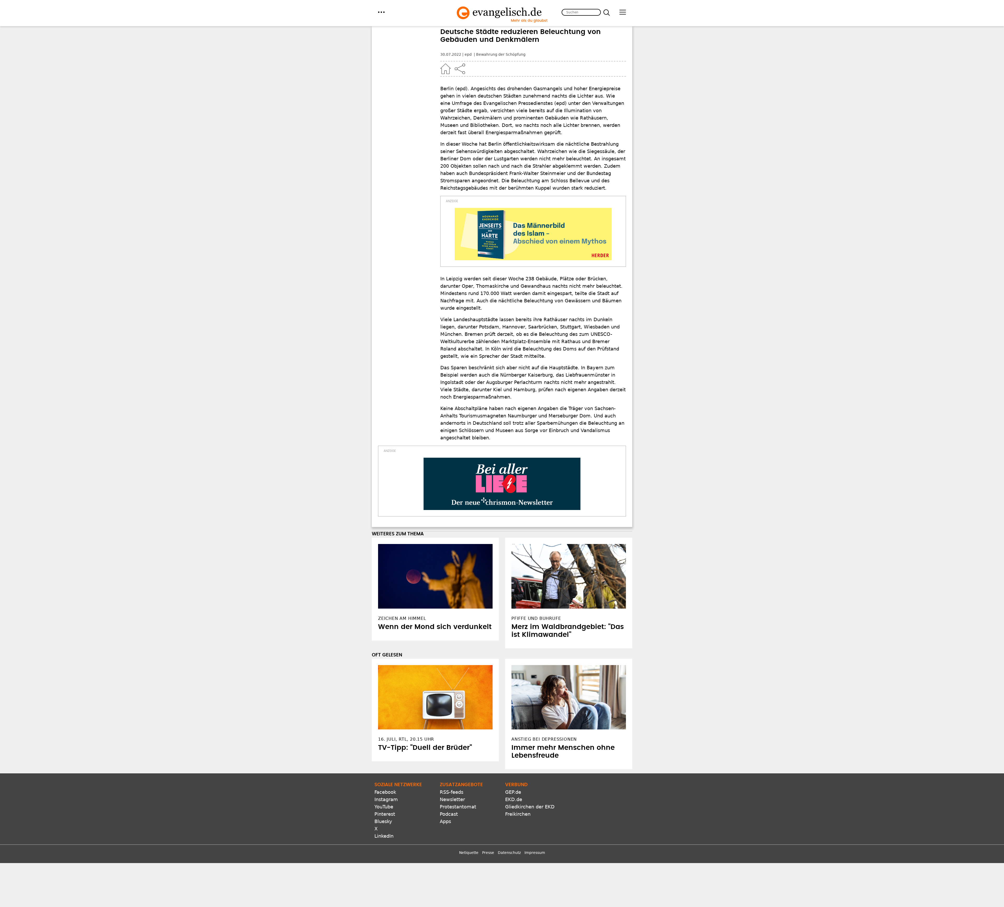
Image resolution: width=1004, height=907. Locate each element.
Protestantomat (458, 806)
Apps (445, 821)
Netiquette (468, 853)
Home (445, 69)
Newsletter (452, 799)
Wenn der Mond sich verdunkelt (435, 626)
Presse (488, 853)
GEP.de (513, 792)
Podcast (449, 814)
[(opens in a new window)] (533, 234)
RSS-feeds (451, 792)
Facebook (385, 792)
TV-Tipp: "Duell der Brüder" (425, 747)
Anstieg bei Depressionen (544, 739)
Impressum (534, 853)
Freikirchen (517, 814)
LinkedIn (383, 836)
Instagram (386, 799)
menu (381, 12)
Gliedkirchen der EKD (530, 806)
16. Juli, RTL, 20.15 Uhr (406, 739)
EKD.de (513, 799)
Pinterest (384, 814)
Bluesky (383, 821)
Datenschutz (509, 853)
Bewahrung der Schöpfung (501, 54)
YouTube (383, 806)
